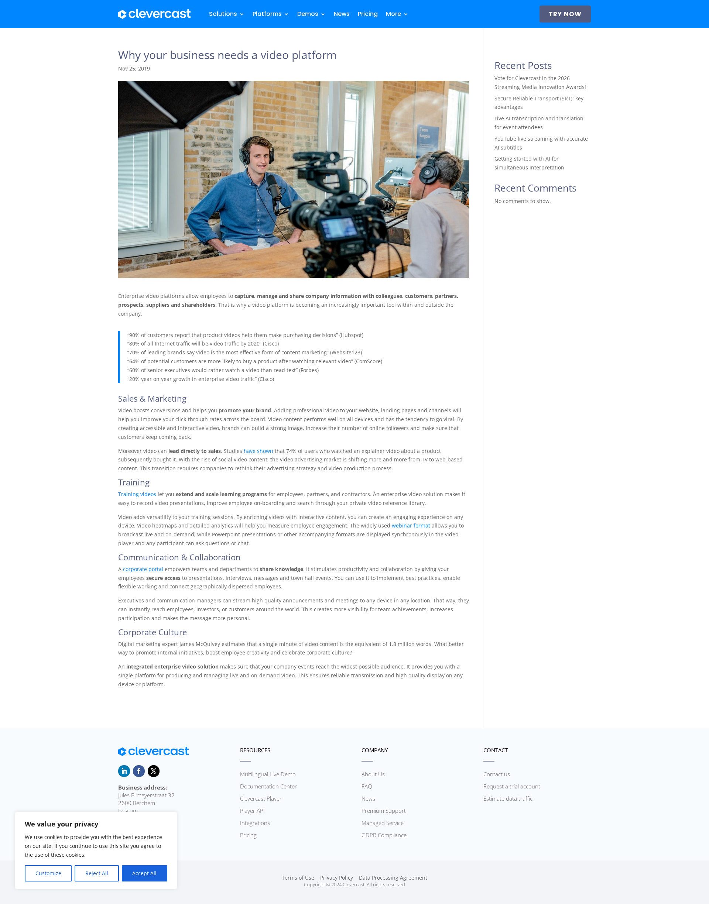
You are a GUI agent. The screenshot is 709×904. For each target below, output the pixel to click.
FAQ (367, 786)
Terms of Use (298, 877)
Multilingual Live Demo (268, 774)
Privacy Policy (336, 877)
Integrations (255, 822)
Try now (565, 14)
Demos (307, 14)
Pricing (368, 14)
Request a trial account (511, 786)
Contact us (496, 774)
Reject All (96, 873)
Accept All (144, 873)
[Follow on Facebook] (139, 771)
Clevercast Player (261, 798)
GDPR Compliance (384, 835)
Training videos (137, 494)
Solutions (223, 14)
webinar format (411, 525)
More (393, 14)
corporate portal (143, 569)
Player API (252, 810)
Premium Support (384, 810)
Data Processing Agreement (393, 877)
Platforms (267, 14)
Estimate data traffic (507, 798)
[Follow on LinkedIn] (124, 771)
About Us (373, 774)
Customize (48, 873)
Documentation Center (268, 786)
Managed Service (383, 822)
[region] (96, 850)
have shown (258, 450)
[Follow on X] (154, 771)
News (342, 14)
